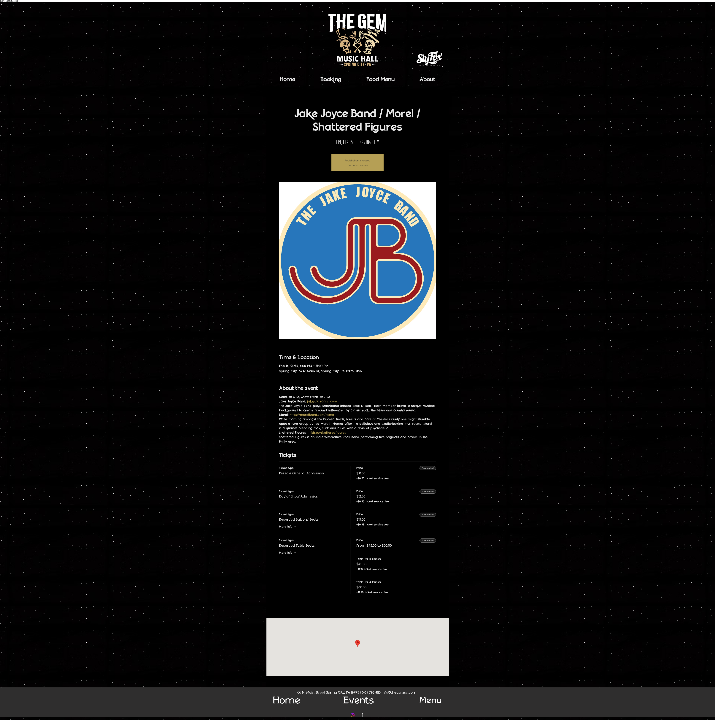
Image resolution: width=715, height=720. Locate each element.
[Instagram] (352, 715)
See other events (358, 165)
